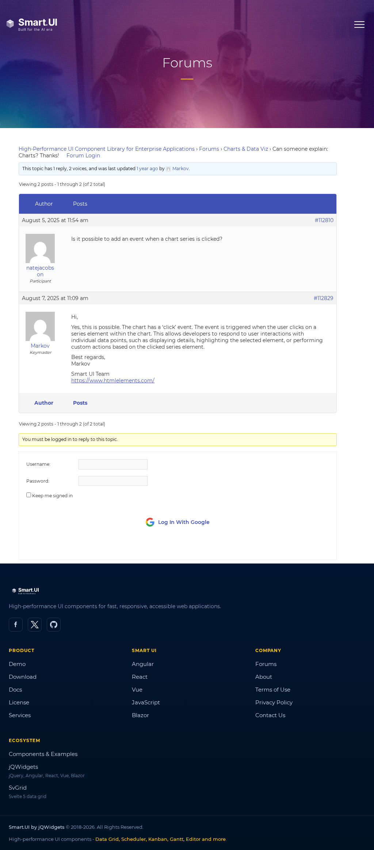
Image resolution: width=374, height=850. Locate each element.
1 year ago (147, 168)
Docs (15, 689)
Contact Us (270, 715)
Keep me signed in (52, 495)
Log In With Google (184, 522)
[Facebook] (16, 625)
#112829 (323, 298)
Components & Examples (43, 753)
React (140, 676)
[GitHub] (54, 625)
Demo (17, 663)
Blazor (140, 715)
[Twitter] (35, 625)
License (19, 702)
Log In (288, 547)
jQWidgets (23, 766)
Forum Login (83, 155)
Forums (209, 149)
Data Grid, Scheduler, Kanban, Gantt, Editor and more (160, 839)
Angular (143, 663)
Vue (137, 689)
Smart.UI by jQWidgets (37, 827)
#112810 (324, 220)
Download (23, 676)
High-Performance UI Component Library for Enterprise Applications (107, 149)
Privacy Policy (274, 702)
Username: (38, 464)
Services (20, 715)
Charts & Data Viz (246, 149)
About (263, 676)
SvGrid (18, 787)
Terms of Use (272, 689)
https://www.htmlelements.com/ (112, 380)
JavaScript (146, 702)
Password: (37, 481)
